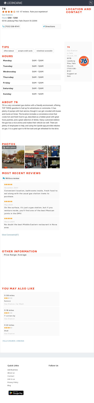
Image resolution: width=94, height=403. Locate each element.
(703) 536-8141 (11, 26)
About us (11, 373)
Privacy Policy (12, 382)
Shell (6, 331)
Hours (4, 18)
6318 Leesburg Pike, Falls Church (71, 62)
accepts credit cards (25, 51)
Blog (9, 385)
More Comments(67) (10, 234)
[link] (13, 156)
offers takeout (9, 51)
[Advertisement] (31, 37)
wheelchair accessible (44, 51)
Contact (10, 376)
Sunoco (7, 301)
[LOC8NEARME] (12, 2)
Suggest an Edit (72, 75)
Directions (50, 26)
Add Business (12, 370)
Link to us (11, 379)
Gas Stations (7, 15)
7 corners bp (9, 316)
